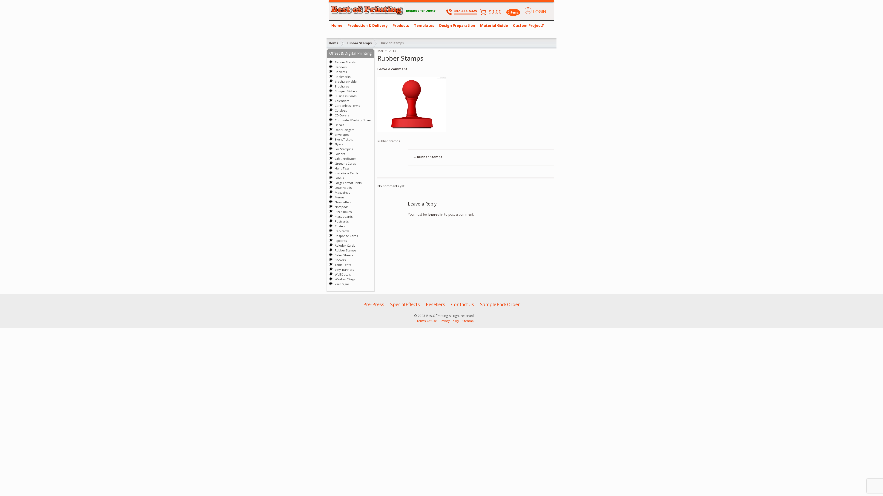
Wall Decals (343, 274)
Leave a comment (392, 69)
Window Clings (345, 279)
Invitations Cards (346, 173)
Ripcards (341, 241)
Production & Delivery (367, 25)
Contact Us (462, 304)
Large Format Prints (348, 183)
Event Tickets (344, 139)
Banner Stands (345, 62)
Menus (339, 197)
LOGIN (539, 11)
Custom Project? (528, 25)
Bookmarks (343, 77)
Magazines (342, 192)
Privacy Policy (449, 321)
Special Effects (405, 304)
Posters (340, 226)
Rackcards (342, 231)
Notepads (342, 207)
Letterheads (343, 188)
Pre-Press (373, 304)
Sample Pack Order (500, 304)
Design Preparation (457, 25)
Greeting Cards (345, 163)
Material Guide (494, 25)
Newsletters (343, 202)
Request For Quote (421, 10)
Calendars (342, 101)
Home (336, 25)
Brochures (342, 86)
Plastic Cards (344, 216)
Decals (339, 125)
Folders (340, 154)
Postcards (342, 221)
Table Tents (343, 265)
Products (401, 25)
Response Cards (346, 236)
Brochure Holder (346, 81)
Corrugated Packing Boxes (353, 120)
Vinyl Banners (344, 270)
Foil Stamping (344, 149)
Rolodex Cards (345, 245)
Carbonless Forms (347, 106)
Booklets (341, 72)
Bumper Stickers (346, 91)
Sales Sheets (344, 255)
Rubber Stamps (359, 43)
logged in (435, 214)
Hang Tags (342, 168)
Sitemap (468, 321)
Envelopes (342, 134)
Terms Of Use (427, 321)
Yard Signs (342, 284)
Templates (424, 25)
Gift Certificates (345, 159)
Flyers (339, 144)
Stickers (340, 260)
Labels (339, 178)
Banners (341, 67)
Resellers (435, 304)
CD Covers (342, 115)
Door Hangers (344, 130)
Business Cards (346, 96)
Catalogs (341, 110)
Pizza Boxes (343, 212)
